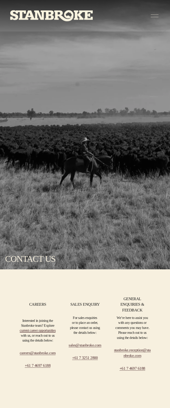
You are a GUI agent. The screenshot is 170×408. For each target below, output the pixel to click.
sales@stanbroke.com (85, 345)
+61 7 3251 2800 (85, 358)
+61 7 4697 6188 (132, 368)
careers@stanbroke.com (38, 353)
